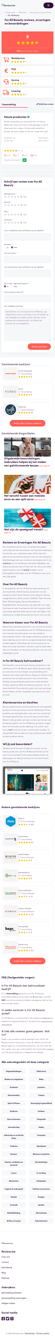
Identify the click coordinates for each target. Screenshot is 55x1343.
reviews (50, 1049)
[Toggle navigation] (48, 5)
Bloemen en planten (41, 1154)
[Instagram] (12, 1318)
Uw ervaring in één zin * (14, 292)
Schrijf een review (45, 104)
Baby (41, 1079)
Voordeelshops (41, 1162)
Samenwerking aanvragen (14, 1297)
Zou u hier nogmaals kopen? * (16, 283)
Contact (5, 1262)
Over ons (6, 1256)
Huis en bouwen (13, 1119)
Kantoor (13, 1154)
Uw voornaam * (10, 253)
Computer (41, 1135)
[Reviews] (8, 5)
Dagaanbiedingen (13, 1071)
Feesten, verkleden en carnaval (14, 1163)
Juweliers (41, 1087)
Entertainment (41, 1221)
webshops (46, 1018)
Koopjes (41, 1197)
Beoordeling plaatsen (12, 1292)
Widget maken (8, 1303)
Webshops (22, 12)
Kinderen (14, 1111)
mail (10, 729)
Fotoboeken (41, 1181)
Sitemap (5, 1277)
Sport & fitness (14, 1103)
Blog (4, 1272)
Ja (8, 247)
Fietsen (41, 1095)
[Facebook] (3, 1318)
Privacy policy (42, 1333)
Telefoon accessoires (41, 1189)
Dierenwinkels (14, 1095)
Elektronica (41, 1071)
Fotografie (41, 1119)
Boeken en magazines (14, 1079)
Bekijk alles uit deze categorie (27, 423)
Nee (15, 247)
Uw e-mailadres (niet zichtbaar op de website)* (24, 230)
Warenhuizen (41, 1213)
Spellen (41, 1205)
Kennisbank (7, 1267)
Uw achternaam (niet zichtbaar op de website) (23, 267)
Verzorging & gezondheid (40, 12)
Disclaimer (30, 1333)
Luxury (13, 1173)
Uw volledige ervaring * (14, 306)
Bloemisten (14, 1181)
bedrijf (26, 569)
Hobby (41, 1127)
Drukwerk (14, 1087)
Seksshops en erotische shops (14, 1136)
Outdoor (41, 1111)
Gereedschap (14, 1127)
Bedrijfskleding (13, 1213)
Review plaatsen (39, 346)
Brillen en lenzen (14, 1221)
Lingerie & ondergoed (14, 1189)
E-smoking (41, 1173)
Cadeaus (14, 1146)
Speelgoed (41, 1146)
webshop (7, 563)
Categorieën (10, 12)
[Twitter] (7, 1318)
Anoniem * (8, 244)
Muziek (14, 1197)
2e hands (14, 1205)
